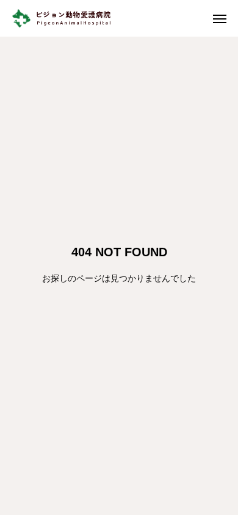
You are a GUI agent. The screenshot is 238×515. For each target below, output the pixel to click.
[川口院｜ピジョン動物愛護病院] (70, 18)
